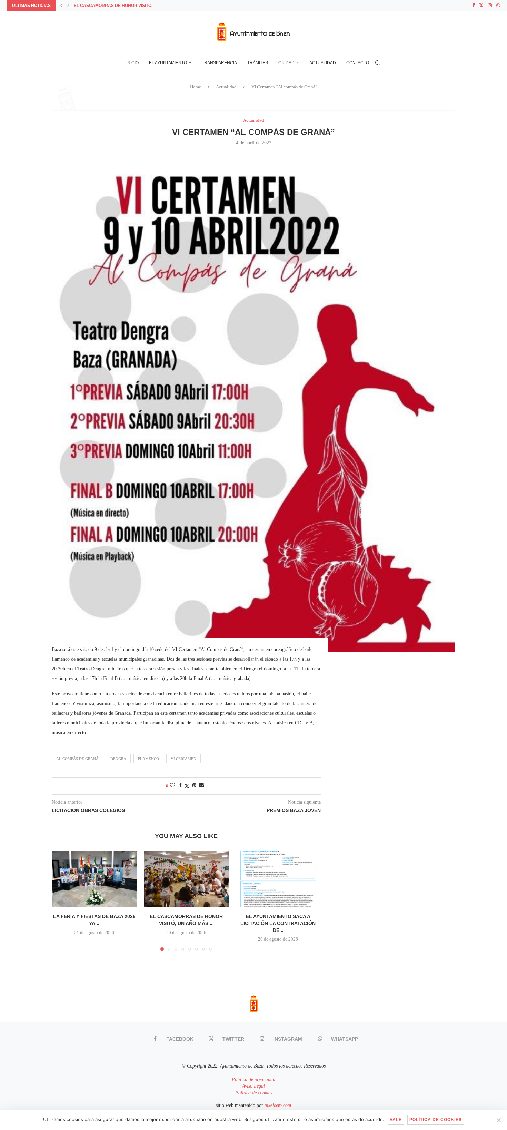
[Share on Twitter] (187, 786)
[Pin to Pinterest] (194, 785)
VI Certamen (183, 759)
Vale (396, 1119)
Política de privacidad (253, 1079)
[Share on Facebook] (180, 785)
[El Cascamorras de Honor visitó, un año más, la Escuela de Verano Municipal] (186, 879)
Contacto (357, 62)
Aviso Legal (253, 1086)
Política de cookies (253, 1092)
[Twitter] (481, 5)
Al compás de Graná (77, 759)
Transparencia (219, 62)
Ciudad (286, 62)
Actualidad (322, 62)
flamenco (148, 759)
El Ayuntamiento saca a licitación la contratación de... (278, 923)
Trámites (257, 62)
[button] (61, 5)
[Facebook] (473, 5)
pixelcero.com (278, 1105)
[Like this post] (172, 785)
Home (195, 86)
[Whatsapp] (498, 5)
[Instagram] (490, 5)
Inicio (132, 62)
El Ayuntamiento (168, 62)
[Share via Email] (201, 785)
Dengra (118, 759)
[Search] (377, 63)
